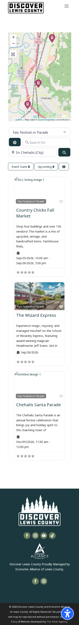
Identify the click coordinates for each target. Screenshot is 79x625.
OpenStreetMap (47, 119)
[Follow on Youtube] (43, 535)
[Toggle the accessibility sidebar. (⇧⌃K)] (67, 613)
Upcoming (45, 166)
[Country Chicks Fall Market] (52, 38)
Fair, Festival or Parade (31, 201)
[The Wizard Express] (27, 105)
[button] (66, 6)
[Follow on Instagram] (35, 535)
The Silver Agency (57, 621)
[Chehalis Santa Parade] (38, 83)
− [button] (13, 43)
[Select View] (64, 167)
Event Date (20, 166)
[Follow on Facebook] (27, 535)
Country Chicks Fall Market (35, 212)
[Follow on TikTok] (52, 535)
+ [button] (13, 37)
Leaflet (18, 119)
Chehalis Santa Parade (38, 404)
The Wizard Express (36, 314)
